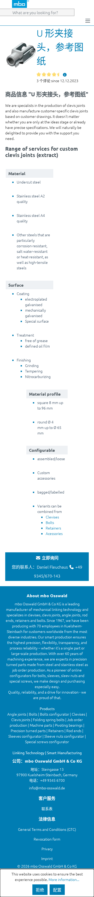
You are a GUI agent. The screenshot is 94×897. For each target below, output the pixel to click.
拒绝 (40, 890)
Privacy (47, 848)
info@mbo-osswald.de (47, 787)
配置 (57, 890)
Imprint (47, 858)
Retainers (53, 528)
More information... (64, 879)
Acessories (54, 533)
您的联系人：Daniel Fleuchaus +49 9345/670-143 (47, 567)
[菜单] (87, 20)
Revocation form (47, 839)
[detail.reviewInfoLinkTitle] (65, 74)
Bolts (50, 522)
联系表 (47, 808)
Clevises (52, 517)
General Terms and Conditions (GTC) (47, 829)
